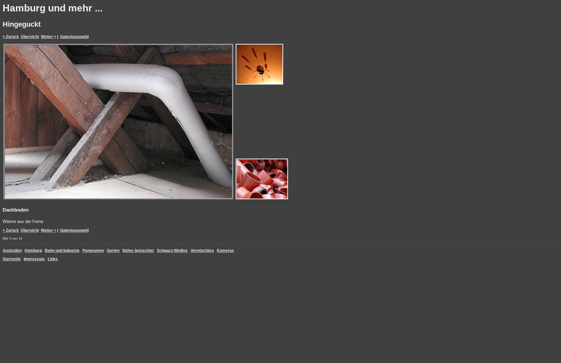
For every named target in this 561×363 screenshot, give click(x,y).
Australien (12, 250)
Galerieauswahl (74, 36)
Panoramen (93, 250)
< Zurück (11, 36)
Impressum (34, 259)
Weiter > (48, 36)
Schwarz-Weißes (172, 250)
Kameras (225, 250)
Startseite (12, 259)
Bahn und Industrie (62, 250)
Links (53, 259)
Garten (113, 250)
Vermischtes (202, 250)
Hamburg (33, 250)
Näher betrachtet (138, 250)
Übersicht (30, 36)
